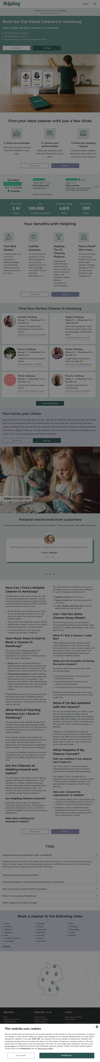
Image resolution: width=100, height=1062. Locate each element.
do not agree (10, 1046)
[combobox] (97, 1027)
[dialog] (50, 1043)
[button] (22, 1055)
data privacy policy (45, 1048)
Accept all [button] (66, 1055)
